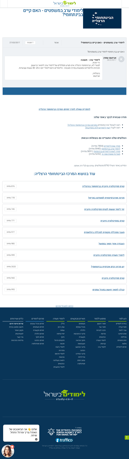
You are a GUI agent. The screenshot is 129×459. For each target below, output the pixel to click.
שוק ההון (61, 327)
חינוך (62, 337)
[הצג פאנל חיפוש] (3, 3)
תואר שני (102, 327)
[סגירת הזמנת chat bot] (36, 439)
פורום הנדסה (39, 340)
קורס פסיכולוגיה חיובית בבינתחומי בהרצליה (103, 186)
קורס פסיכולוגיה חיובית (113, 278)
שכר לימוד (122, 330)
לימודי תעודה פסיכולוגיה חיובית (108, 255)
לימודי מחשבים (58, 367)
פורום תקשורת (38, 330)
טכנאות (61, 357)
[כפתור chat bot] (8, 451)
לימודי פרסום (59, 353)
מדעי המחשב (80, 347)
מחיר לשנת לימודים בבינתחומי (106, 151)
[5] (61, 166)
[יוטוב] (68, 405)
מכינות (103, 333)
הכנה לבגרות (101, 330)
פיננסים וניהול (59, 340)
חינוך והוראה (80, 340)
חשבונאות (81, 343)
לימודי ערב (102, 347)
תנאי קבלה (122, 327)
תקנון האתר (19, 330)
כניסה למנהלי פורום (64, 306)
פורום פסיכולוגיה (38, 343)
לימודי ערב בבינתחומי (110, 148)
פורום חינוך (40, 337)
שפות (62, 330)
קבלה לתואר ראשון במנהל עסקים (108, 289)
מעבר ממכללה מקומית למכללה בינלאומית (104, 232)
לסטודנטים (19, 333)
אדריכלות (81, 357)
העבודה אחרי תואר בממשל (111, 243)
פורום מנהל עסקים (37, 323)
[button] (64, 43)
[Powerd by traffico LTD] (64, 440)
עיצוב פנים (81, 360)
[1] (72, 166)
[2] (69, 166)
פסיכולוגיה (81, 363)
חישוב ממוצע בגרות (16, 327)
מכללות (123, 337)
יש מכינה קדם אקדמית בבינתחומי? (107, 266)
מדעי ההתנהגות (79, 333)
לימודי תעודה (101, 340)
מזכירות (61, 350)
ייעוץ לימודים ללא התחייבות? (98, 127)
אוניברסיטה (122, 333)
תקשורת (82, 337)
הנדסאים (102, 337)
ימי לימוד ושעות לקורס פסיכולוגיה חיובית (104, 209)
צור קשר (20, 337)
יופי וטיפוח (60, 333)
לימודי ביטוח (60, 347)
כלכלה (82, 330)
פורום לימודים (121, 347)
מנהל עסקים (80, 327)
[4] (64, 166)
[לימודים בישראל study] (64, 3)
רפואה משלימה (58, 360)
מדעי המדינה (80, 353)
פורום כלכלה (39, 333)
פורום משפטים (38, 327)
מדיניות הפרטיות (17, 340)
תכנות (62, 343)
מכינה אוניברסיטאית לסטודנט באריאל (106, 197)
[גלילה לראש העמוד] (127, 452)
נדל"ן (62, 323)
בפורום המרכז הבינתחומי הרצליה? (82, 125)
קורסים (103, 343)
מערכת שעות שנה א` (110, 154)
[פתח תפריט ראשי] (125, 3)
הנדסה (82, 350)
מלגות (124, 343)
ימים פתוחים (122, 340)
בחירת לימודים (121, 323)
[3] (67, 166)
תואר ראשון (101, 323)
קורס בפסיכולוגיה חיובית (112, 220)
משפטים (82, 323)
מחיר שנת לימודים (112, 146)
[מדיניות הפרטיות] (127, 438)
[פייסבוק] (63, 405)
